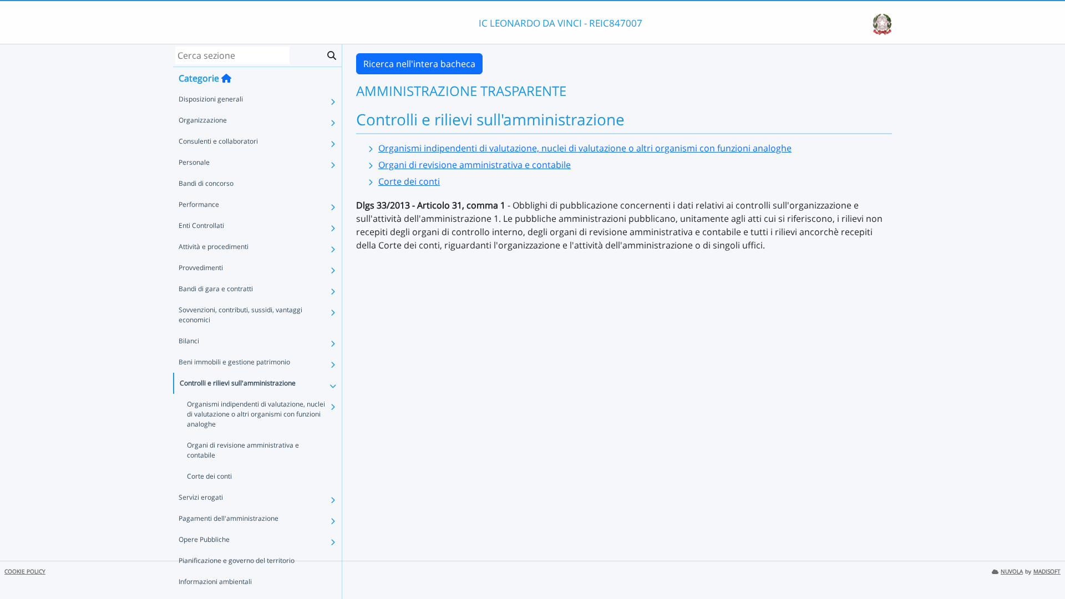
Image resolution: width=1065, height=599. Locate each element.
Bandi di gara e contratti (216, 288)
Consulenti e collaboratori (218, 141)
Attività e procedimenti (213, 246)
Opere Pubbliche (204, 539)
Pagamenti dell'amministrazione (228, 518)
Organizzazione (203, 120)
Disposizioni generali (211, 99)
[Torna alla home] (226, 78)
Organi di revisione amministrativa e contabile (243, 450)
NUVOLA (1012, 571)
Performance (199, 204)
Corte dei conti (209, 476)
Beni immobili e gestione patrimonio (234, 362)
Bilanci (189, 341)
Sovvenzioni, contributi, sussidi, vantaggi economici (240, 314)
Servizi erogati (201, 497)
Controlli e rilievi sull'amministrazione (238, 383)
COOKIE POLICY (24, 571)
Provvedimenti (201, 267)
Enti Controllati (201, 225)
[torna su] (1042, 565)
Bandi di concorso (206, 183)
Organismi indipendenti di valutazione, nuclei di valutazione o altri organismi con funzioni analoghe (256, 414)
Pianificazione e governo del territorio (237, 560)
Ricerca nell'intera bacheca (419, 64)
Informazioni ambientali (215, 581)
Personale (194, 162)
